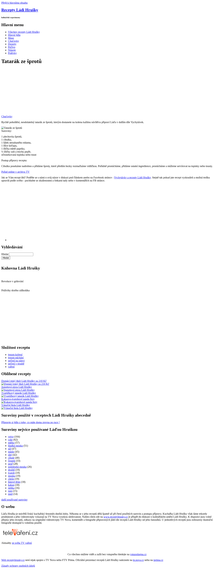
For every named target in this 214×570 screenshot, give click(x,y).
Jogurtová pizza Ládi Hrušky (16, 387)
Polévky (12, 53)
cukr (10, 439)
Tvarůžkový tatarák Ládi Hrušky (18, 393)
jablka (11, 487)
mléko (11, 442)
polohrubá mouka (17, 466)
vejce (11, 436)
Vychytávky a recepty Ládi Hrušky (132, 177)
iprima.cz (158, 560)
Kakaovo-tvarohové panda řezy (18, 399)
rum (10, 491)
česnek (11, 460)
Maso (11, 38)
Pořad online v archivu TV (15, 171)
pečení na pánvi (16, 360)
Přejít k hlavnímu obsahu (14, 2)
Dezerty (12, 44)
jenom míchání (16, 357)
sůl (9, 448)
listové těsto (14, 481)
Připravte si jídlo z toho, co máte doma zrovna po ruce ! (30, 422)
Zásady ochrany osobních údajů (18, 565)
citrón (11, 478)
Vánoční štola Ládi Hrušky (15, 405)
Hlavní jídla (14, 35)
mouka (11, 475)
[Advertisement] (101, 91)
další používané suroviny (14, 499)
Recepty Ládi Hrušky (19, 10)
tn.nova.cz (138, 560)
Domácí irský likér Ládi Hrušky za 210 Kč (23, 380)
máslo (11, 451)
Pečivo (11, 47)
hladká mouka (15, 445)
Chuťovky (13, 41)
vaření (11, 366)
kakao (11, 484)
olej (10, 454)
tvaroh (11, 472)
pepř (10, 463)
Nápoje (12, 50)
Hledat (5, 254)
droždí (11, 469)
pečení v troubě (16, 363)
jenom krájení (15, 354)
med (10, 494)
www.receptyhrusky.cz (115, 516)
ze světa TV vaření (22, 542)
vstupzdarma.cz (138, 554)
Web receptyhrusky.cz (13, 560)
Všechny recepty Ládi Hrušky (24, 32)
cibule (11, 457)
